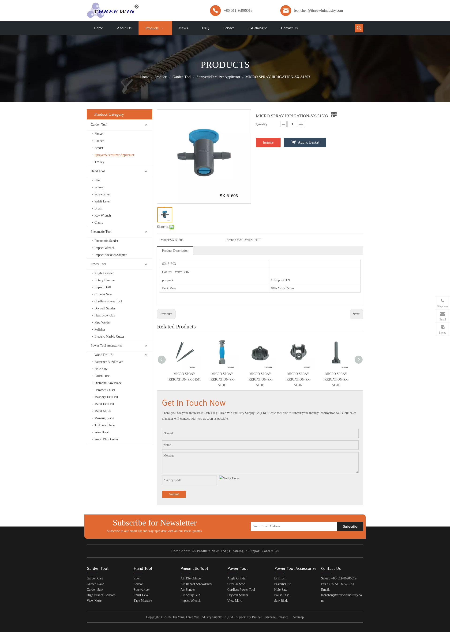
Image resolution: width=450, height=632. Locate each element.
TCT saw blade (104, 425)
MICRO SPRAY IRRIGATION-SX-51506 (336, 379)
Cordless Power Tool (108, 301)
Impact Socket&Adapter (110, 255)
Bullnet (257, 617)
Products (203, 551)
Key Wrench (102, 215)
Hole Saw (100, 369)
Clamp (98, 222)
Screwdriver (102, 194)
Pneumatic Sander (106, 241)
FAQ (224, 551)
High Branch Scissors (101, 595)
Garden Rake (95, 584)
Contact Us (270, 551)
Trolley (99, 162)
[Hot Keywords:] (359, 28)
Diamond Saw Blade (108, 383)
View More (94, 600)
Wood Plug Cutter (106, 439)
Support (254, 551)
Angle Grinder (104, 273)
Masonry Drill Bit (106, 397)
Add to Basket (308, 142)
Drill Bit (279, 578)
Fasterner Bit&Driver (108, 362)
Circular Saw (103, 294)
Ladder (99, 141)
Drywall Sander (104, 308)
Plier (97, 180)
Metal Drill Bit (104, 404)
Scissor (99, 187)
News (215, 551)
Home (175, 551)
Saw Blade (281, 600)
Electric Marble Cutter (109, 336)
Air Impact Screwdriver (196, 584)
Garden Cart (95, 578)
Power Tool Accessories (106, 345)
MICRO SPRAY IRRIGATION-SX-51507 (298, 379)
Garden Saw (95, 589)
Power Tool (98, 264)
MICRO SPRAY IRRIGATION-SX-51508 (260, 379)
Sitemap (298, 617)
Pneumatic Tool (101, 231)
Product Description (175, 250)
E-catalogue (238, 551)
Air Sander (187, 589)
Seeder (98, 148)
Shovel (99, 134)
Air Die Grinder (191, 578)
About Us (188, 551)
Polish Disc (101, 376)
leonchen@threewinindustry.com (318, 10)
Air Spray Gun (190, 595)
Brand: (230, 240)
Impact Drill (102, 287)
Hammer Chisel (104, 390)
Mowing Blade (104, 418)
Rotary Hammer (105, 280)
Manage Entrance (276, 617)
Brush (98, 208)
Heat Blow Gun (104, 315)
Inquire (268, 142)
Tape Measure (143, 600)
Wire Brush (101, 432)
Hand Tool (98, 171)
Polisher (99, 329)
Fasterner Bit (282, 584)
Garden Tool (99, 124)
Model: (165, 240)
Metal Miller (102, 411)
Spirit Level (102, 201)
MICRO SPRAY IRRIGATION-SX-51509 (222, 379)
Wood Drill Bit (104, 355)
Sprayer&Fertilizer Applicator (114, 155)
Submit (174, 494)
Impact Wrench (104, 248)
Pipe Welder (102, 322)
